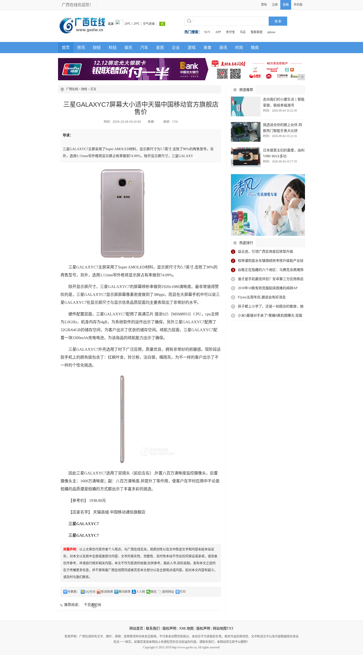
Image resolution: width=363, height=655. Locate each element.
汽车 (144, 47)
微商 (255, 47)
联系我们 (153, 628)
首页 (66, 47)
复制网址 (168, 592)
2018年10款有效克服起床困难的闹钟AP (268, 288)
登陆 (264, 4)
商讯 (223, 47)
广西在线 (72, 89)
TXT (230, 628)
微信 (154, 592)
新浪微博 (107, 592)
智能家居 (256, 32)
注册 (275, 4)
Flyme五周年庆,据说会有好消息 (262, 297)
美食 (207, 47)
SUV (207, 32)
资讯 (81, 47)
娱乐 (128, 47)
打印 (183, 592)
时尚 (239, 47)
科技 (113, 47)
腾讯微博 (124, 592)
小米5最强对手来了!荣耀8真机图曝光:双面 (270, 315)
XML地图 (186, 628)
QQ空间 (90, 592)
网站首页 (136, 628)
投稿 (286, 4)
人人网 (140, 592)
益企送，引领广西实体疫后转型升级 (265, 251)
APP (218, 32)
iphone (271, 32)
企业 (176, 47)
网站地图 (220, 628)
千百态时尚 (92, 605)
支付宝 (230, 32)
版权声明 (169, 628)
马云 (243, 32)
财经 (97, 47)
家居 (160, 47)
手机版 (298, 4)
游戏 (192, 47)
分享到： (73, 592)
